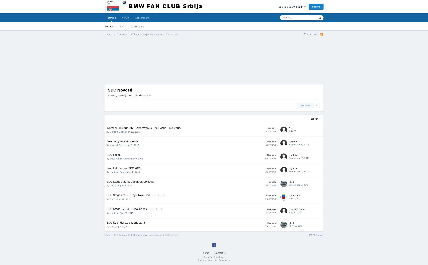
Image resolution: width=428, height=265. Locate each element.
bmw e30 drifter (297, 209)
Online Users (137, 26)
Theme (205, 252)
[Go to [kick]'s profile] (283, 183)
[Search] (320, 17)
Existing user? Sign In (291, 7)
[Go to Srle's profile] (283, 130)
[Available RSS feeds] (321, 34)
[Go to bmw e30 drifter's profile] (283, 211)
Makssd (114, 131)
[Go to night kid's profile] (283, 156)
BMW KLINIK (116, 158)
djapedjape (294, 195)
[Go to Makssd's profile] (283, 143)
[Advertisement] (165, 61)
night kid (293, 155)
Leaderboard (142, 17)
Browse (112, 17)
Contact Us (221, 252)
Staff (122, 26)
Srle (291, 128)
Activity (125, 17)
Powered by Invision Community (214, 260)
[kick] (112, 185)
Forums (109, 26)
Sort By (315, 119)
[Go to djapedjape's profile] (283, 197)
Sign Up (316, 6)
